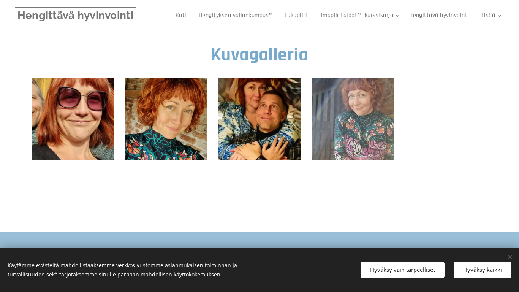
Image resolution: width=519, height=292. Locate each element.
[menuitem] (183, 15)
